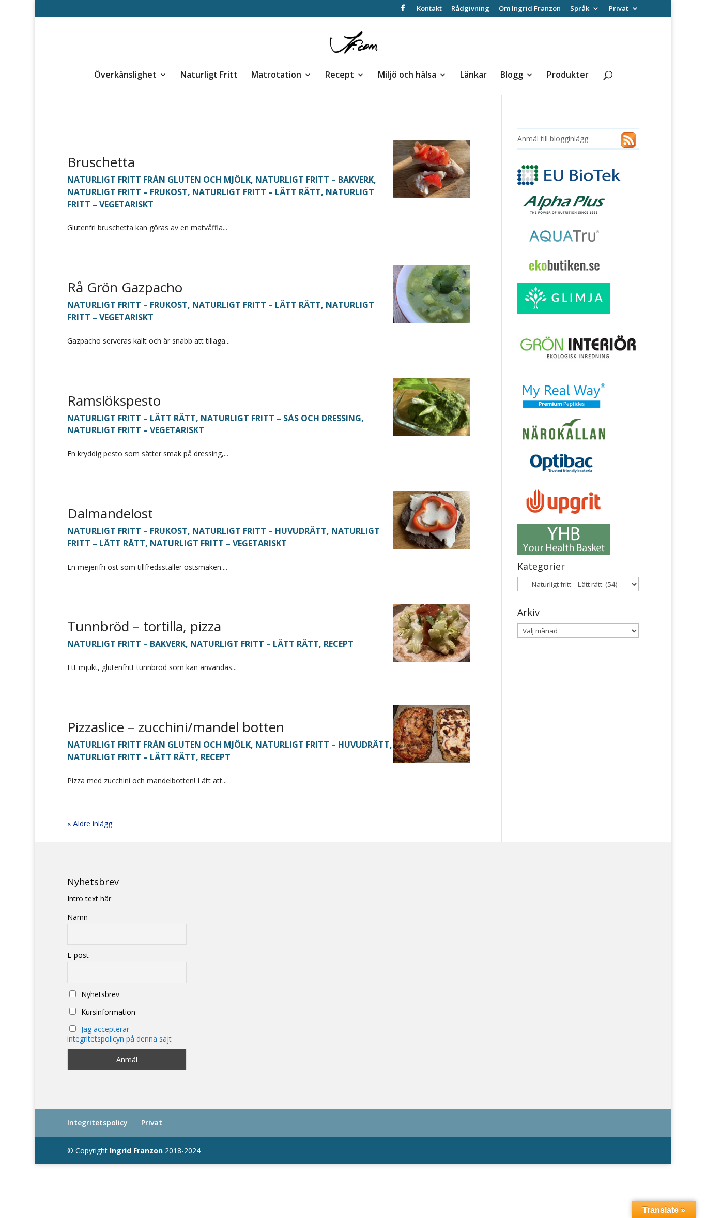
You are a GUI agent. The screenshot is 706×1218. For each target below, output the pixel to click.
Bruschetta (101, 162)
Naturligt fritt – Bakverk (314, 179)
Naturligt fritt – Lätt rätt (256, 192)
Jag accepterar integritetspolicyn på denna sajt (119, 1034)
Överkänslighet (125, 75)
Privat (618, 9)
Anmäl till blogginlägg (552, 138)
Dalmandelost (110, 513)
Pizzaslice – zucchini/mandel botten (175, 727)
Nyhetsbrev (99, 994)
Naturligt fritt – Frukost (127, 192)
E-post (78, 955)
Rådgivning (470, 9)
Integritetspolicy (97, 1122)
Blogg (511, 75)
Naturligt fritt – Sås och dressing (281, 418)
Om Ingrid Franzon (530, 9)
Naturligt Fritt (209, 75)
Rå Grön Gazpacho (124, 287)
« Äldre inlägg (89, 823)
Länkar (473, 75)
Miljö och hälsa (407, 75)
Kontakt (429, 9)
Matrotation (276, 75)
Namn (77, 917)
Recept (339, 75)
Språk (579, 9)
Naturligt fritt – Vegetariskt (135, 430)
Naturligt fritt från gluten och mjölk (159, 179)
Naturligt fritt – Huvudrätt (259, 531)
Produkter (568, 75)
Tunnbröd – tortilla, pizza (144, 626)
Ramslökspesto (114, 400)
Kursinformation (107, 1012)
